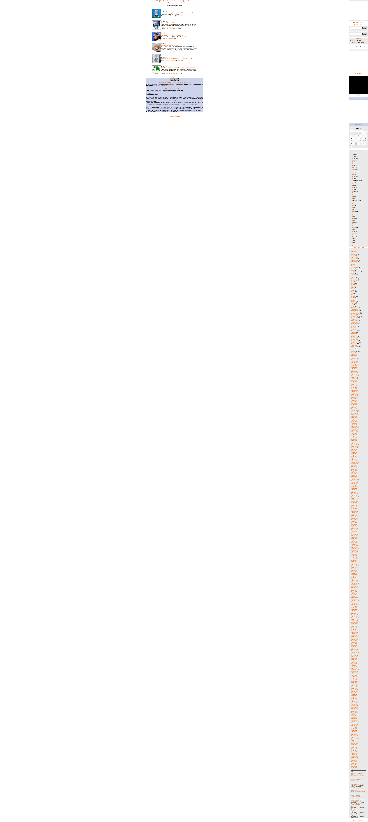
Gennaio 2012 (354, 517)
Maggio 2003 (354, 367)
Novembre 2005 (355, 410)
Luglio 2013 (354, 543)
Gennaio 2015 (354, 569)
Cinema (353, 268)
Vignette (353, 348)
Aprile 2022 (354, 694)
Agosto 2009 (354, 475)
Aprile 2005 (354, 400)
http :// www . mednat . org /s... (358, 815)
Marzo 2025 (354, 744)
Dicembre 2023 (354, 723)
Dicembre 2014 (354, 567)
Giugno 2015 (354, 576)
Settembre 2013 (354, 545)
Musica (353, 294)
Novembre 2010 (355, 496)
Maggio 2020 (354, 661)
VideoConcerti (354, 320)
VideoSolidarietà (355, 341)
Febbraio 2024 (354, 726)
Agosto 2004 (354, 388)
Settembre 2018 (354, 632)
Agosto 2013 (354, 544)
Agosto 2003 (354, 371)
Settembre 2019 (354, 649)
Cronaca (353, 277)
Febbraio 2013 (354, 535)
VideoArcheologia (355, 313)
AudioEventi (354, 258)
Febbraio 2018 (354, 622)
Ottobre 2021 (354, 685)
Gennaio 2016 (354, 586)
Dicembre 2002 (354, 360)
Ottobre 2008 (354, 460)
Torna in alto (174, 114)
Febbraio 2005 (354, 397)
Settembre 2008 (354, 459)
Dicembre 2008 (354, 463)
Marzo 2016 (354, 589)
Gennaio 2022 (354, 690)
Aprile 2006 (354, 417)
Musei (352, 293)
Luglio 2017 (354, 612)
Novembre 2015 (355, 583)
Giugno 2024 (354, 731)
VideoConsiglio (354, 322)
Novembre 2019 (355, 652)
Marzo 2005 (354, 399)
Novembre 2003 (355, 375)
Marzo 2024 (354, 727)
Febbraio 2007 (354, 432)
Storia (352, 306)
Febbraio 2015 (354, 570)
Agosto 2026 (354, 769)
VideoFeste (353, 328)
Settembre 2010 (354, 494)
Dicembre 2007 (354, 446)
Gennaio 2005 (354, 396)
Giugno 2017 (354, 610)
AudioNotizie (180, 1)
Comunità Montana (355, 271)
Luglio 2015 (354, 577)
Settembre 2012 (354, 528)
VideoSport (353, 343)
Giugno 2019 (354, 645)
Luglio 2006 (354, 422)
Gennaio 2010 (354, 482)
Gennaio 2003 (354, 361)
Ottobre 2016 (354, 599)
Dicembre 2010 (354, 498)
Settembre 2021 (354, 684)
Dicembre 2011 (354, 515)
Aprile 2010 (354, 486)
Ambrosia (167, 51)
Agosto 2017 (354, 613)
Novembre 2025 (355, 756)
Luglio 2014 (354, 560)
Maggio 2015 (354, 574)
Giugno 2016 (354, 593)
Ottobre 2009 (354, 478)
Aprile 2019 (354, 642)
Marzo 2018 (354, 623)
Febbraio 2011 (354, 501)
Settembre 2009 (354, 476)
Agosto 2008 (354, 458)
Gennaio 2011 (354, 499)
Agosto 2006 (354, 423)
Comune (167, 16)
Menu (352, 290)
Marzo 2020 (354, 658)
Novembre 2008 (355, 462)
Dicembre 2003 (354, 377)
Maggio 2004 (354, 384)
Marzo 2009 (354, 468)
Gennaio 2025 (354, 741)
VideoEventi (354, 326)
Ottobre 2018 (354, 633)
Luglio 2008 (354, 456)
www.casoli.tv (358, 73)
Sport (167, 28)
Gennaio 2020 (354, 655)
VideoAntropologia (355, 312)
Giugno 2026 (354, 766)
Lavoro (352, 287)
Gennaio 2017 (354, 603)
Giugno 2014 (354, 558)
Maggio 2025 (354, 747)
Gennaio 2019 (354, 638)
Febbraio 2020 (354, 656)
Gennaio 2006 (354, 413)
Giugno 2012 (354, 524)
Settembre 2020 (354, 666)
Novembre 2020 (355, 669)
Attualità (353, 256)
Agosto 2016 (354, 596)
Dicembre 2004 (354, 394)
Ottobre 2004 (354, 391)
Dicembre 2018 (354, 636)
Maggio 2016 (354, 592)
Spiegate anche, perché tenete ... (358, 801)
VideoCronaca (354, 323)
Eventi (167, 38)
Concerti (353, 273)
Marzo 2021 (354, 675)
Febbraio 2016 (354, 587)
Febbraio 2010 (354, 484)
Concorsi (168, 73)
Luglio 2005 (354, 404)
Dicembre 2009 (354, 481)
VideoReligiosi (354, 339)
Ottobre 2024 (354, 737)
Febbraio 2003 (354, 363)
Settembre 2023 (354, 718)
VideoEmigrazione (355, 325)
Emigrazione (354, 280)
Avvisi (352, 264)
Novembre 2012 (355, 531)
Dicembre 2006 (354, 429)
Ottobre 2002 (354, 357)
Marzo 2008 (354, 450)
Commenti (172, 16)
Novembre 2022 (355, 704)
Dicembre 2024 (354, 740)
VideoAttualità (354, 315)
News (161, 1)
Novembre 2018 (355, 635)
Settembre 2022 (354, 701)
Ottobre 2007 (354, 443)
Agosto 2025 (354, 751)
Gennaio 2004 (354, 378)
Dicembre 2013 (354, 550)
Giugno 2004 (354, 386)
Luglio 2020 (354, 664)
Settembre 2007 (354, 442)
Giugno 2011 (354, 507)
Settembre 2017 (354, 615)
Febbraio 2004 (354, 380)
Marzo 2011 (354, 502)
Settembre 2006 (354, 424)
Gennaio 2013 (354, 534)
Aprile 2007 (354, 435)
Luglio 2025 (354, 750)
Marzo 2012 (354, 520)
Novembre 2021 (355, 687)
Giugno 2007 (354, 437)
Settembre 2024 (354, 736)
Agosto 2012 (354, 527)
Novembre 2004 (355, 393)
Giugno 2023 (354, 714)
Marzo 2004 (354, 381)
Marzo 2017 (354, 606)
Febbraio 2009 (354, 466)
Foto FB (353, 283)
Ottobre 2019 (354, 651)
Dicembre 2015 (354, 584)
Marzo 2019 (354, 641)
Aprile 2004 (354, 383)
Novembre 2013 (355, 548)
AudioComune (354, 257)
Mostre (352, 292)
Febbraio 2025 (354, 743)
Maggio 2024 (354, 730)
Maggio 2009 (354, 471)
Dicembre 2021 (354, 688)
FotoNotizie (166, 1)
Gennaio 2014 (354, 551)
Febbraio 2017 (354, 605)
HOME (156, 1)
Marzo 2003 (354, 364)
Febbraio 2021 (354, 674)
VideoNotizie (173, 1)
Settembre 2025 (354, 753)
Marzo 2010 (354, 485)
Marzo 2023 (354, 710)
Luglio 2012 (354, 525)
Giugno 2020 (354, 662)
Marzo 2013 (354, 537)
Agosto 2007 (354, 440)
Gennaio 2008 (354, 448)
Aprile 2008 (354, 452)
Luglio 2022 (354, 698)
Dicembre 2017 (354, 619)
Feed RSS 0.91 (359, 22)
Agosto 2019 (354, 648)
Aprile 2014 (354, 556)
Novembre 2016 (355, 600)
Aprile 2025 (354, 746)
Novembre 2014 (355, 566)
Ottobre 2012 (354, 530)
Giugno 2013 (354, 541)
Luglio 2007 (354, 439)
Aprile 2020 (354, 659)
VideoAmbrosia (354, 310)
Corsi (352, 276)
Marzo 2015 (354, 571)
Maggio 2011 (354, 505)
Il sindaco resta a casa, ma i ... (358, 784)
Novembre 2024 (355, 739)
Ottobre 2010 (354, 495)
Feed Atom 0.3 (359, 24)
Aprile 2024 (354, 728)
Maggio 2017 (354, 609)
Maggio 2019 (354, 643)
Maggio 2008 (354, 453)
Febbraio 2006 (354, 414)
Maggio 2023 (354, 713)
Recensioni (353, 299)
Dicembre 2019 (354, 654)
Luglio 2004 (354, 387)
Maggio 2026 (354, 764)
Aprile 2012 (354, 521)
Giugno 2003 (354, 368)
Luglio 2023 (354, 715)
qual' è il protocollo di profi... (357, 787)
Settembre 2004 (354, 390)
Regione (353, 300)
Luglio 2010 (354, 491)
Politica (353, 297)
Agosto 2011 (354, 509)
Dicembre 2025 (354, 757)
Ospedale (353, 296)
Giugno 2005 (354, 403)
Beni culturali (354, 266)
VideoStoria (354, 345)
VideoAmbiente (354, 309)
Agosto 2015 (354, 579)
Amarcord (353, 250)
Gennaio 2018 (354, 620)
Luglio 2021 (354, 681)
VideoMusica (354, 335)
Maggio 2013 (354, 540)
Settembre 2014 (354, 563)
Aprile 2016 (354, 590)
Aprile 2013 (354, 538)
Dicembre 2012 (354, 532)
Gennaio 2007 (354, 430)
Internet (353, 284)
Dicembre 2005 (354, 411)
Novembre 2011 (355, 514)
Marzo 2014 (354, 554)
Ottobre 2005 (354, 409)
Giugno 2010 (354, 489)
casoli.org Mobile (358, 95)
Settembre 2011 (354, 511)
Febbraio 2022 (354, 691)
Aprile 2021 (354, 677)
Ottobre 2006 (354, 426)
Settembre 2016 (354, 597)
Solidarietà (353, 302)
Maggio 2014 (354, 557)
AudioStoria (354, 261)
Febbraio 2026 (354, 760)
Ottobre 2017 (354, 616)
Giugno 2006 (354, 420)
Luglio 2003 (354, 370)
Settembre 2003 (354, 373)
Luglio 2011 (354, 508)
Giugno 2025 (354, 749)
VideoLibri (353, 332)
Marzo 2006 (354, 416)
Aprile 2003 (354, 365)
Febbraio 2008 (354, 449)
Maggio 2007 (354, 436)
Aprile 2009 (354, 469)
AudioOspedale (354, 260)
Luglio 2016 (354, 594)
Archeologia (354, 254)
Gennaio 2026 (354, 759)
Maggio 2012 (354, 522)
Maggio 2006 (354, 419)
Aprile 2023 (354, 711)
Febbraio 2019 (354, 639)
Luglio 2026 (354, 767)
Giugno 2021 (354, 679)
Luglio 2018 (354, 629)
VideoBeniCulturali (355, 316)
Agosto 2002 (354, 354)
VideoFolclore (354, 329)
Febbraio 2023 (354, 708)
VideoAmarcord (355, 307)
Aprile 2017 (354, 607)
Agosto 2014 (354, 561)
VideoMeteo (354, 333)
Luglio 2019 (354, 646)
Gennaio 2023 (354, 707)
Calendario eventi (355, 267)
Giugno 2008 (354, 455)
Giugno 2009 (354, 472)
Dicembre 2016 (354, 602)
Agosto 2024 (354, 734)
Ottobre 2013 (354, 547)
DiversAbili (354, 279)
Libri (352, 289)
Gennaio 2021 (354, 672)
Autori (194, 1)
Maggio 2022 (354, 695)
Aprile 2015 (354, 573)
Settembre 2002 (354, 355)
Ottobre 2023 (354, 720)
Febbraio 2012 (354, 518)
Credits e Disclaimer (174, 116)
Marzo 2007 (354, 433)
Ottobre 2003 (354, 374)
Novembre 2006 (355, 427)
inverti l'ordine (181, 3)
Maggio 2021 (354, 678)
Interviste (353, 286)
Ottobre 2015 (354, 581)
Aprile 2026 (354, 763)
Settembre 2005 (354, 407)
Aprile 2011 (354, 504)
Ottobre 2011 (354, 512)
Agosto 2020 (354, 665)
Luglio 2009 (354, 473)
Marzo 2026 (354, 762)
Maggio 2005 (354, 401)
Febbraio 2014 (354, 553)
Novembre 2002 (355, 358)
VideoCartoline (354, 317)
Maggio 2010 (354, 488)
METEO (358, 38)
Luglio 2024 (354, 733)
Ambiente (353, 251)
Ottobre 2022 (354, 702)
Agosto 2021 (354, 682)
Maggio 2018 (354, 626)
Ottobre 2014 (354, 564)
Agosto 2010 (354, 492)
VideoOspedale (354, 338)
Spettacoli (353, 303)
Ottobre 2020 (354, 668)
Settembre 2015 (354, 580)
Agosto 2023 (354, 717)
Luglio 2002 (354, 352)
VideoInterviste (354, 330)
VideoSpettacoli (354, 342)
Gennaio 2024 (354, 724)
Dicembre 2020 (354, 671)
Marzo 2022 (354, 692)
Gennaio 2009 (354, 465)
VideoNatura (354, 336)
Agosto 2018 (354, 630)
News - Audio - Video (358, 247)
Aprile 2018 (354, 625)
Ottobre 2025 (354, 754)
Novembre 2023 (355, 721)
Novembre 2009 (355, 479)
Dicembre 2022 (354, 705)
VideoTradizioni (355, 346)
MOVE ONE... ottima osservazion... (356, 797)
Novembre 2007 (355, 445)
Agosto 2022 (354, 700)
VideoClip (353, 319)
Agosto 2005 (354, 406)
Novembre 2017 (355, 617)
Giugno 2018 (354, 628)
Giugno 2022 (354, 697)
